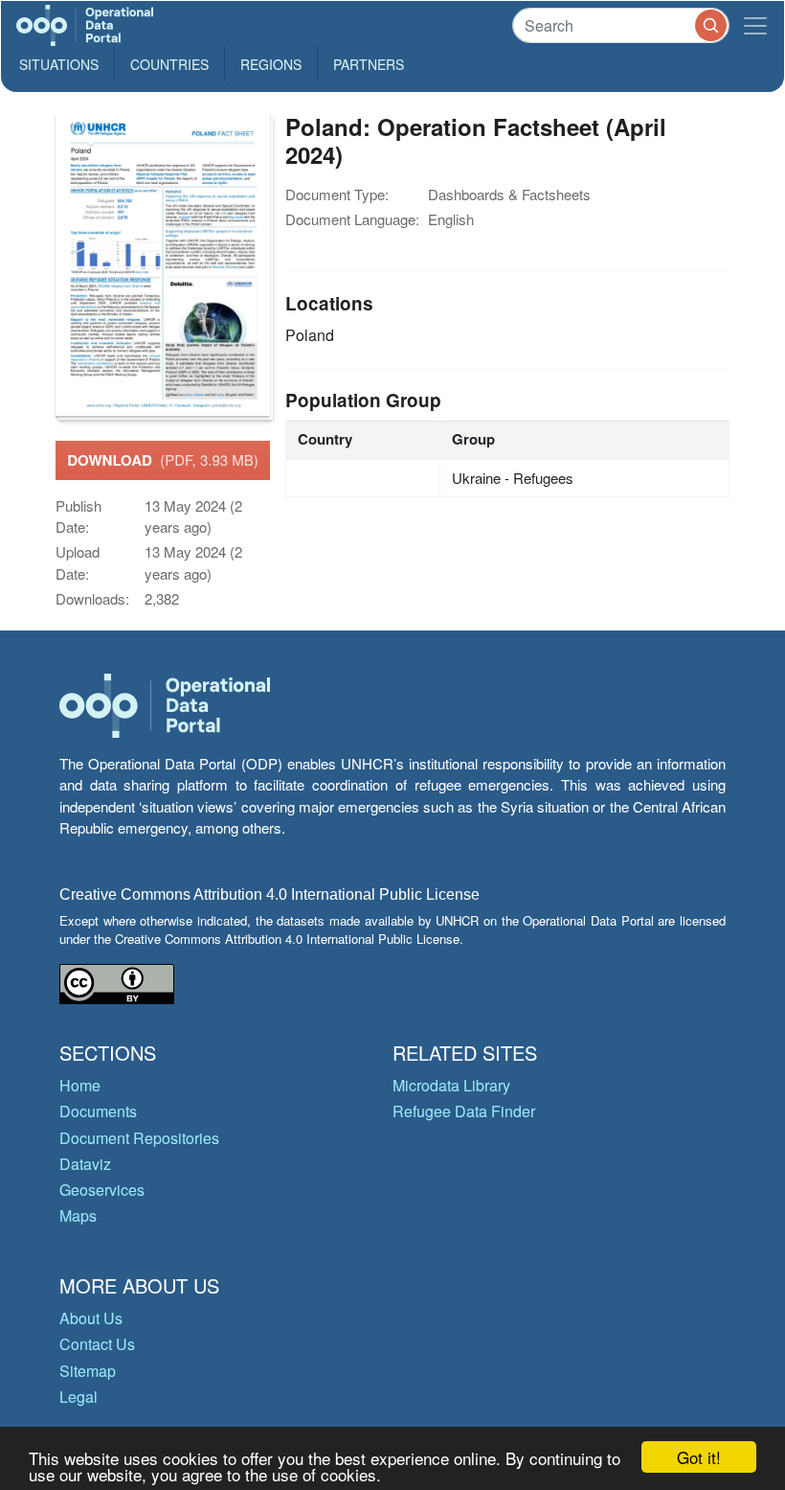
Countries (169, 64)
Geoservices (102, 1190)
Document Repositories (139, 1138)
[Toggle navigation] (755, 25)
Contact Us (97, 1344)
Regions (271, 64)
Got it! (699, 1457)
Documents (98, 1111)
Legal (78, 1397)
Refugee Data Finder (463, 1111)
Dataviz (85, 1164)
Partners (368, 64)
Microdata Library (451, 1085)
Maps (78, 1215)
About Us (91, 1318)
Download (162, 459)
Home (80, 1085)
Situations (59, 64)
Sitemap (87, 1371)
